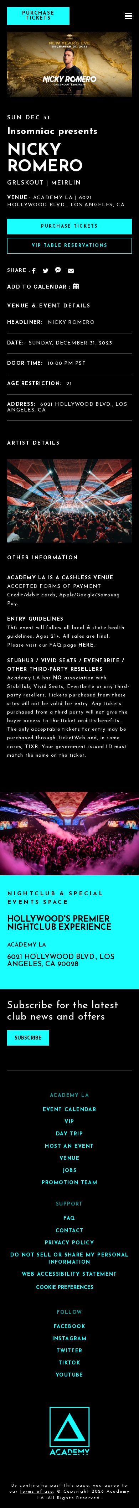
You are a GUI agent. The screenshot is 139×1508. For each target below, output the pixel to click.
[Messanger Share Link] (58, 270)
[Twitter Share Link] (46, 271)
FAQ (69, 1218)
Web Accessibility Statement (69, 1274)
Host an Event (69, 1146)
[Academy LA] (69, 1431)
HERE (86, 645)
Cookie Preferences (64, 1287)
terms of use (36, 1491)
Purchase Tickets (38, 16)
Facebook (69, 1326)
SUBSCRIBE (28, 1038)
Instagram (69, 1339)
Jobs (69, 1170)
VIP (69, 1122)
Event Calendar (70, 1110)
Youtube (69, 1375)
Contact (70, 1230)
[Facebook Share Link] (34, 271)
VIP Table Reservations (69, 246)
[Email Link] (71, 271)
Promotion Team (70, 1183)
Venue (69, 1158)
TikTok (69, 1363)
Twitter (70, 1351)
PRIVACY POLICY (69, 1242)
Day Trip (69, 1134)
